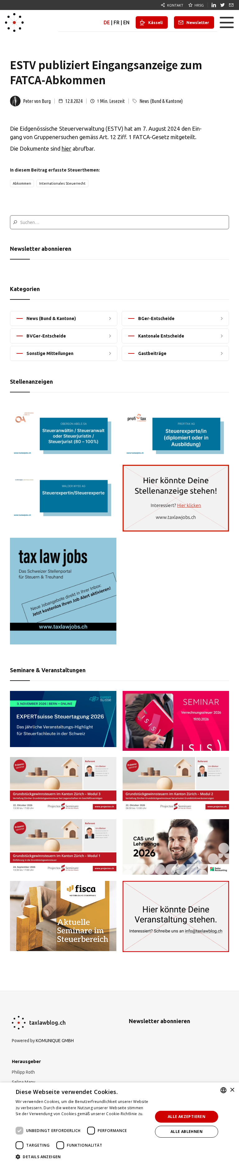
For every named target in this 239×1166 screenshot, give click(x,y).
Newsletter (197, 22)
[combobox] (223, 1090)
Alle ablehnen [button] (187, 1131)
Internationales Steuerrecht (62, 183)
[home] (14, 22)
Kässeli (155, 22)
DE (107, 22)
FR (117, 22)
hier (66, 148)
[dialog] (119, 1124)
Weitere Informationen (36, 1120)
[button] (226, 22)
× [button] (232, 1090)
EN (126, 22)
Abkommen (22, 183)
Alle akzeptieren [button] (186, 1116)
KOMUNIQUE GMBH (55, 1040)
